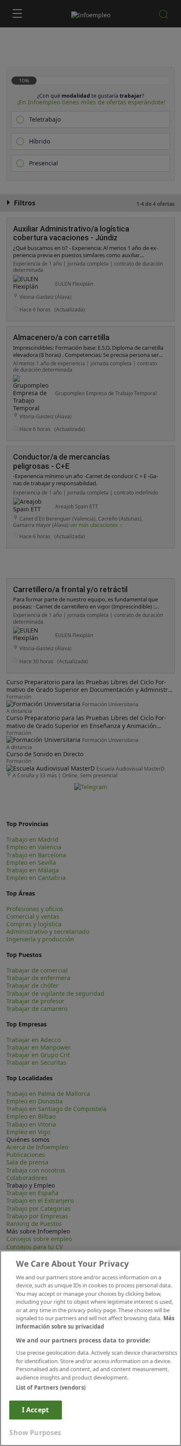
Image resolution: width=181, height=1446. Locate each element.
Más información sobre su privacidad (95, 1322)
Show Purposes (35, 1432)
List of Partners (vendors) (50, 1387)
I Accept (35, 1409)
